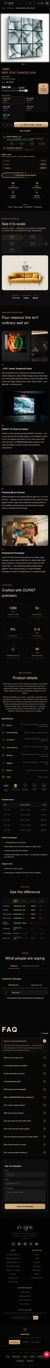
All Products (10, 8)
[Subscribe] (35, 1318)
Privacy (14, 1352)
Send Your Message (25, 1206)
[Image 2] (24, 64)
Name (6, 1170)
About (37, 1255)
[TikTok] (30, 1244)
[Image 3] (25, 64)
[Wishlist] (30, 3)
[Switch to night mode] (46, 244)
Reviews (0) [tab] (13, 985)
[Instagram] (13, 1244)
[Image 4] (27, 64)
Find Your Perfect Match (26, 175)
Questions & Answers (30, 966)
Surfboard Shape (13, 1266)
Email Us (16, 1342)
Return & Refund (25, 1300)
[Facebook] (19, 1244)
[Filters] (6, 992)
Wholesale (37, 1270)
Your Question (9, 1188)
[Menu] (47, 3)
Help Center (25, 1304)
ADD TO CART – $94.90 (32, 124)
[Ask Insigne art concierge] (47, 1354)
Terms (21, 1352)
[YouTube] (36, 1244)
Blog (37, 1274)
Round (13, 1274)
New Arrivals (13, 1282)
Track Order (25, 1292)
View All (45, 1033)
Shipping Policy (25, 1296)
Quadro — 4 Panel (13, 1270)
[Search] (34, 3)
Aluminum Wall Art (13, 1258)
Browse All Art (37, 1278)
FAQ (37, 1258)
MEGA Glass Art (13, 1262)
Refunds (27, 1352)
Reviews (14, 966)
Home (3, 8)
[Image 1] (22, 64)
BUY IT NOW (25, 131)
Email (6, 1179)
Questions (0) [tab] (36, 985)
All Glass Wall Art (13, 1255)
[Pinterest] (25, 1244)
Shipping (35, 1352)
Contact (37, 1262)
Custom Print (13, 1278)
